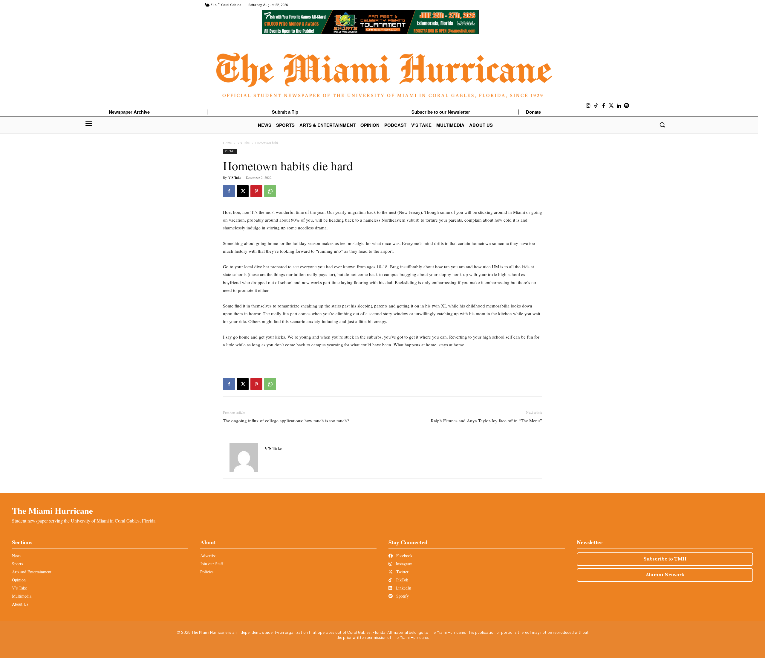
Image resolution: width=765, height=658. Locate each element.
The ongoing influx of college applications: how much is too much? (286, 421)
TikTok (401, 580)
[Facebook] (604, 106)
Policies (206, 572)
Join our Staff (211, 563)
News (16, 555)
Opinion (19, 580)
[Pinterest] (256, 191)
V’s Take (19, 588)
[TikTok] (596, 106)
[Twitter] (611, 106)
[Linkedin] (619, 106)
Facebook (403, 555)
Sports (17, 563)
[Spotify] (627, 106)
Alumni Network (665, 575)
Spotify (402, 596)
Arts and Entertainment (31, 572)
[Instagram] (588, 106)
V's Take (243, 142)
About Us (20, 604)
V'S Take (234, 177)
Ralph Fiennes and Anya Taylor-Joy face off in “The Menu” (486, 421)
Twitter (401, 572)
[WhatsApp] (270, 191)
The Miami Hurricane (52, 510)
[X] (243, 191)
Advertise (208, 555)
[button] (662, 124)
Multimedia (21, 596)
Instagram (403, 563)
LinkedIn (402, 588)
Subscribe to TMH (665, 559)
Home (227, 142)
